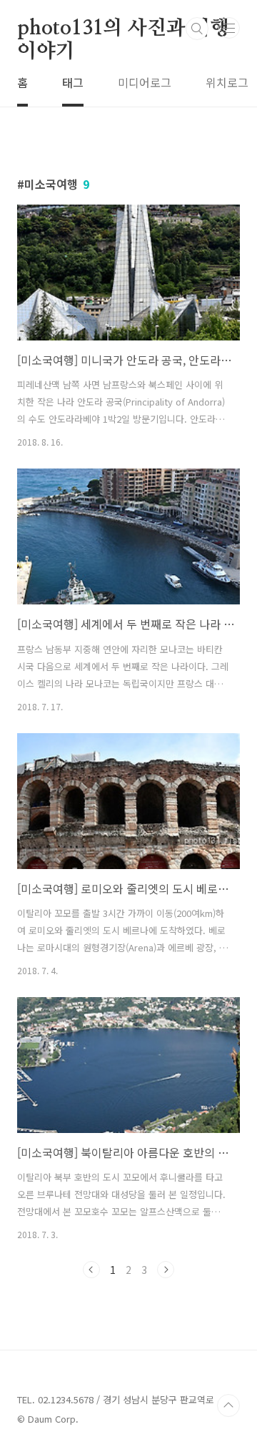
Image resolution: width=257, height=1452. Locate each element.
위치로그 (227, 82)
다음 (165, 1269)
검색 (197, 28)
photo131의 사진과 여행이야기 (123, 29)
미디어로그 (144, 82)
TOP (228, 1405)
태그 (73, 82)
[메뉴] (229, 28)
